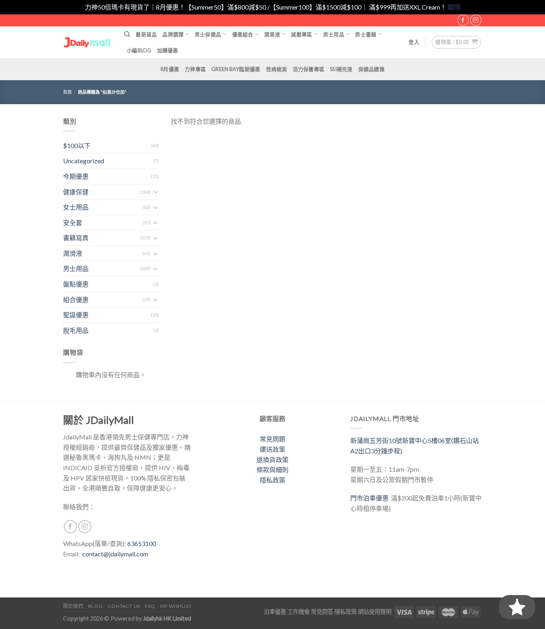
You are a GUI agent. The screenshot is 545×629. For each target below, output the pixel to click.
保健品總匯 (371, 69)
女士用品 (76, 207)
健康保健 (76, 192)
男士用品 (333, 34)
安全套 (72, 222)
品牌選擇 (173, 34)
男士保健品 (208, 34)
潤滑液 (272, 34)
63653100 (141, 543)
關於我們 (73, 606)
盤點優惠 (76, 284)
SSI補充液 (341, 69)
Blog (95, 606)
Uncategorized (83, 160)
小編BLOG (139, 50)
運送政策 (272, 449)
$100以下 (77, 145)
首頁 (67, 92)
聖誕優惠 (76, 314)
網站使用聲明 (374, 611)
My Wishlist (176, 606)
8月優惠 (169, 69)
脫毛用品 (76, 330)
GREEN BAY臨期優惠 (235, 69)
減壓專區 (301, 34)
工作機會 (298, 611)
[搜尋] (127, 34)
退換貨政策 (272, 459)
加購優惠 (167, 50)
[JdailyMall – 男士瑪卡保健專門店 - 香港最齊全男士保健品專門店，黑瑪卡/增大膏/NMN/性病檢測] (87, 42)
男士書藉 (365, 34)
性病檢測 (276, 69)
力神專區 (195, 69)
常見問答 (322, 611)
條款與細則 (272, 469)
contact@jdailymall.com (115, 554)
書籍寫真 (76, 237)
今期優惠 (76, 176)
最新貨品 (146, 34)
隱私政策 (272, 480)
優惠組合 (242, 34)
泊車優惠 (275, 611)
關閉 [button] (454, 7)
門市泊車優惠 (370, 498)
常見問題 (272, 439)
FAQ (150, 606)
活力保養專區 (309, 69)
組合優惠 (76, 299)
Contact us (124, 606)
